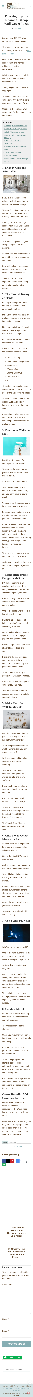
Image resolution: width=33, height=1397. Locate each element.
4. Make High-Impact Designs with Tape (15, 136)
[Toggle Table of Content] (27, 122)
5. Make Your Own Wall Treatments (12, 142)
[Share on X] (8, 1161)
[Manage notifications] (28, 1393)
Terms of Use (25, 1388)
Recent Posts (12, 1142)
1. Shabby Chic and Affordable (15, 126)
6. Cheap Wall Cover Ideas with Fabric (15, 148)
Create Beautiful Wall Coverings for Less (16, 160)
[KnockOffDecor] (16, 6)
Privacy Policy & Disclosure (11, 1388)
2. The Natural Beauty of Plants (15, 129)
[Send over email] (4, 1164)
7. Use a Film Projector (12, 152)
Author (5, 1142)
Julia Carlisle (17, 28)
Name (5, 1319)
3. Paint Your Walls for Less (14, 132)
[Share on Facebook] (4, 1161)
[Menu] (3, 6)
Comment (7, 1284)
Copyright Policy (16, 1390)
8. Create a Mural (10, 156)
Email (5, 1331)
